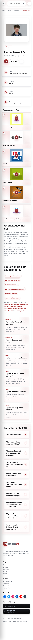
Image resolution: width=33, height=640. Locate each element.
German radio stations (12, 280)
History (5, 571)
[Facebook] (4, 596)
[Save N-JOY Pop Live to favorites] (3, 170)
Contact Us (6, 588)
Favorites (6, 569)
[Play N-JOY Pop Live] (16, 174)
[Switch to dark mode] (29, 4)
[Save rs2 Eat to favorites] (3, 151)
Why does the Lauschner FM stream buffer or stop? (13, 516)
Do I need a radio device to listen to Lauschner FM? (12, 527)
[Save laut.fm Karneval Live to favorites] (3, 133)
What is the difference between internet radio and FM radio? (14, 505)
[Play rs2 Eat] (16, 156)
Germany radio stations (12, 276)
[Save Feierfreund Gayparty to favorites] (3, 114)
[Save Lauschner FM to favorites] (22, 61)
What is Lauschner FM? (14, 434)
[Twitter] (8, 596)
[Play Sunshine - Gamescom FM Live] (16, 211)
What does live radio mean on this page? (13, 495)
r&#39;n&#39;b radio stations (14, 289)
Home (3, 10)
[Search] (22, 3)
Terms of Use (7, 586)
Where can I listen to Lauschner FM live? (13, 443)
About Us (6, 583)
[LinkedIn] (16, 596)
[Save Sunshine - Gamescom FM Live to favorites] (3, 206)
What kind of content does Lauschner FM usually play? (13, 453)
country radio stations (12, 298)
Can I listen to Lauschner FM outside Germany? (14, 484)
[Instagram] (12, 596)
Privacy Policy (7, 581)
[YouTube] (20, 596)
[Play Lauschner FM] (6, 61)
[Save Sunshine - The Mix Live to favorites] (3, 188)
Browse (5, 567)
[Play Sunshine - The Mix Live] (16, 192)
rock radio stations (11, 284)
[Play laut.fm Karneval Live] (16, 137)
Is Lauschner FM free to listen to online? (14, 474)
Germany (16, 10)
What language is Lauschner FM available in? (14, 464)
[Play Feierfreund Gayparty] (16, 119)
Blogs (5, 573)
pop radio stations (11, 293)
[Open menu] (4, 4)
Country (9, 10)
